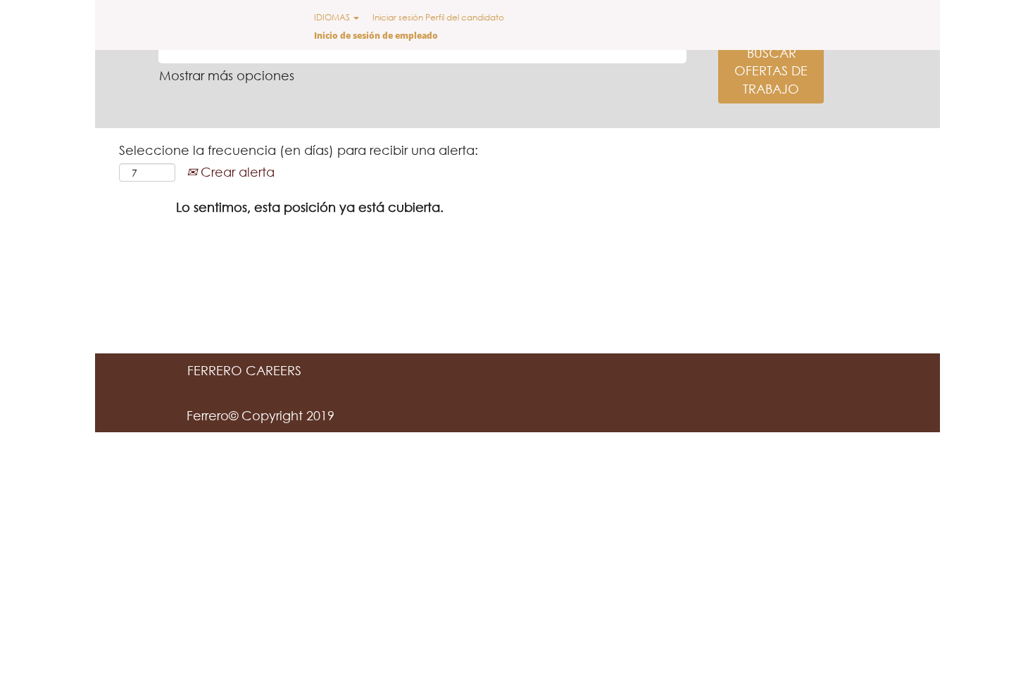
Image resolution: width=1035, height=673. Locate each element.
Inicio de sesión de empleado (376, 36)
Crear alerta (236, 172)
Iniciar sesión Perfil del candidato (438, 17)
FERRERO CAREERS (244, 370)
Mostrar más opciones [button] (226, 75)
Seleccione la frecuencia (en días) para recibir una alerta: (298, 150)
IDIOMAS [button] (333, 17)
